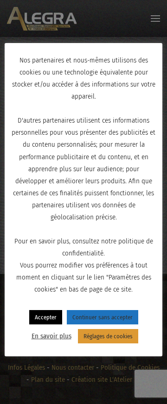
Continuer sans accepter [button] (102, 317)
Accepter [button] (46, 317)
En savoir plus (51, 336)
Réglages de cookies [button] (108, 336)
